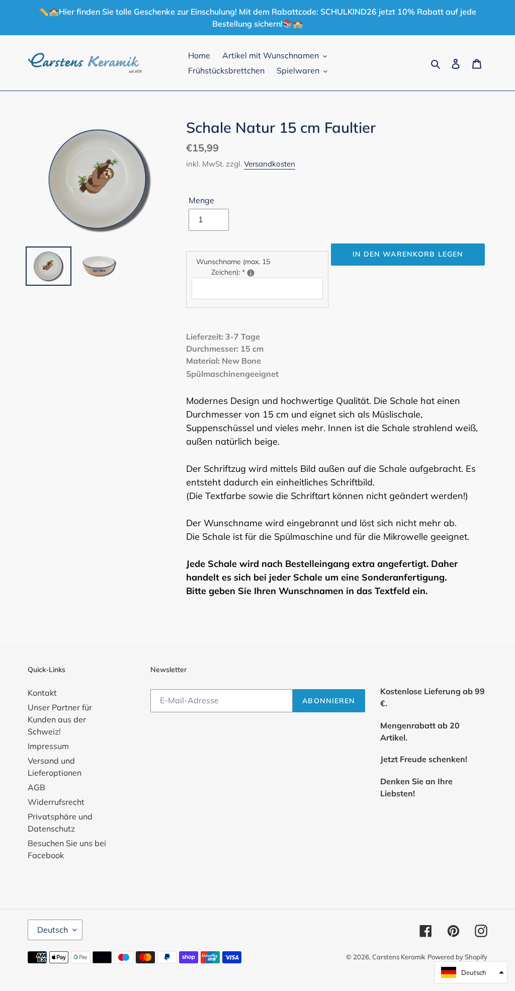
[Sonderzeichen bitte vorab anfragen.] (250, 273)
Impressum (48, 746)
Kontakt (42, 693)
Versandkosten (269, 164)
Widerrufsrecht (56, 802)
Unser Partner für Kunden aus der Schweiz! (60, 719)
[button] (471, 972)
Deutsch (52, 930)
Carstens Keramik (398, 957)
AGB (36, 787)
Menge (201, 200)
